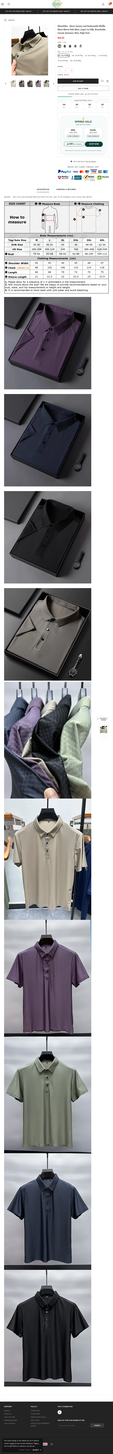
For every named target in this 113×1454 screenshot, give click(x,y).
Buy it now (83, 88)
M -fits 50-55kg (63, 60)
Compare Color (48, 72)
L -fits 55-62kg (102, 55)
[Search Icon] (9, 4)
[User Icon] (103, 4)
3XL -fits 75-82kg (63, 55)
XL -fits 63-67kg (90, 55)
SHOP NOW (94, 144)
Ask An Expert (91, 161)
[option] (19, 11)
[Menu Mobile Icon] (2, 4)
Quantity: (60, 66)
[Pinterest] (60, 1412)
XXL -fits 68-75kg (77, 55)
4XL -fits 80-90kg (75, 60)
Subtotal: (60, 75)
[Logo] (56, 4)
